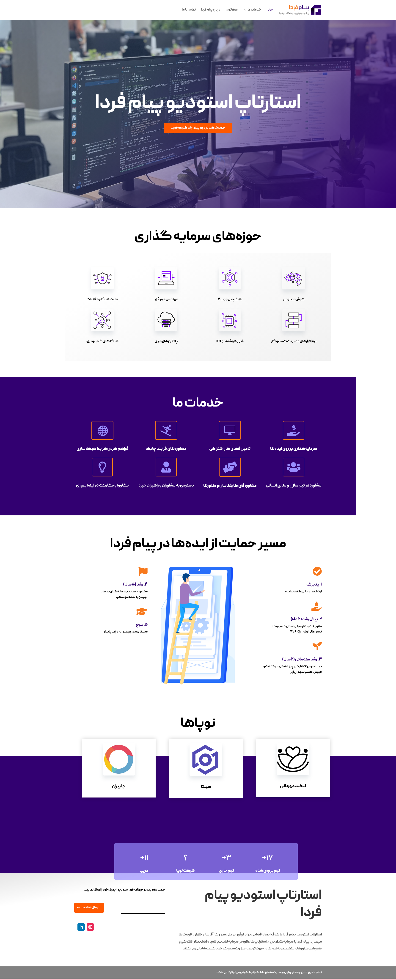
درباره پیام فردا (210, 10)
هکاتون (232, 10)
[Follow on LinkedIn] (81, 927)
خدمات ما (254, 10)
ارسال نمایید (90, 907)
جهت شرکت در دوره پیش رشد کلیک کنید (198, 128)
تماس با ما (189, 10)
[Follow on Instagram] (90, 927)
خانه (270, 10)
